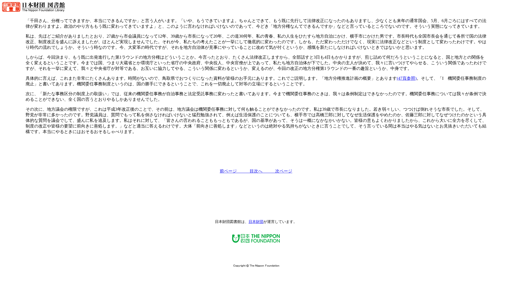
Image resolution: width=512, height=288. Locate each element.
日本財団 (256, 222)
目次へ (262, 171)
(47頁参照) (407, 78)
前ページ (235, 171)
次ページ (283, 171)
